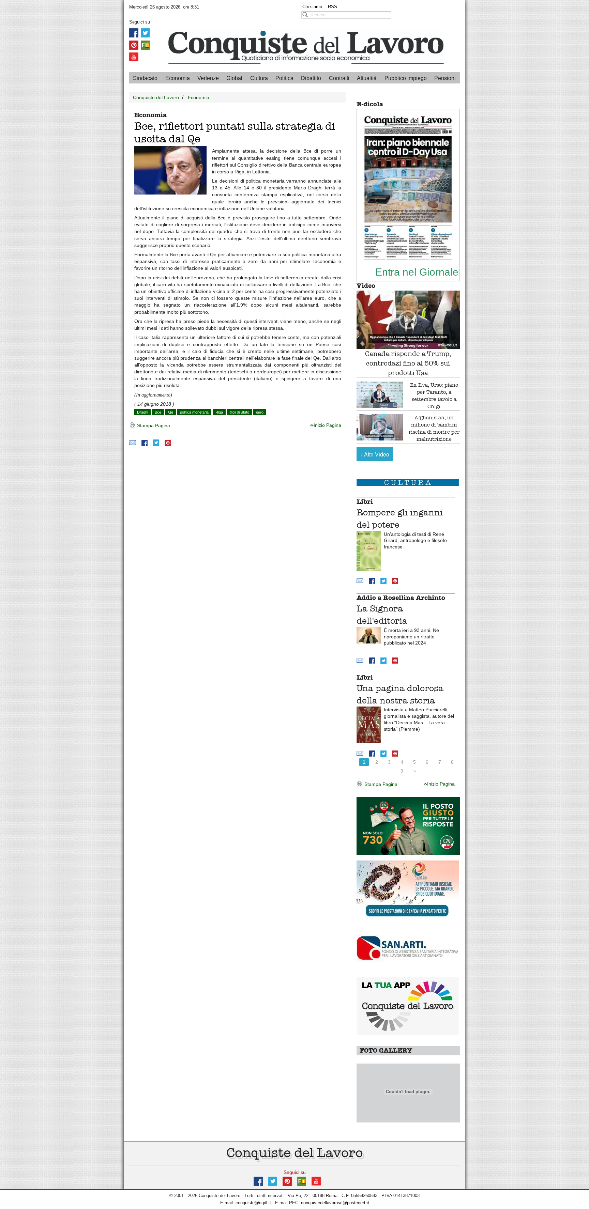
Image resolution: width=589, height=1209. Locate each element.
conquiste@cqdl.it (253, 1202)
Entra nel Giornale (416, 272)
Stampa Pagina (153, 425)
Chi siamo (312, 6)
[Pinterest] (133, 44)
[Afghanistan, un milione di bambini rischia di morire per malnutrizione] (380, 427)
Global (234, 78)
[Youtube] (133, 57)
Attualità (367, 78)
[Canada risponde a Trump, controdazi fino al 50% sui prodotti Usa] (408, 320)
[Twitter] (145, 32)
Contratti (339, 78)
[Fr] (145, 44)
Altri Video (374, 454)
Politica (284, 78)
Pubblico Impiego (405, 78)
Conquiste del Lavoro (156, 97)
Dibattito (311, 78)
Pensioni (445, 78)
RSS (332, 6)
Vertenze (208, 78)
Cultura (259, 78)
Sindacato (145, 78)
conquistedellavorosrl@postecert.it (335, 1202)
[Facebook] (133, 32)
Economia (177, 78)
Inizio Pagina (327, 425)
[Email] (132, 442)
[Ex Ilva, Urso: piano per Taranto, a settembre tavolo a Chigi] (380, 395)
